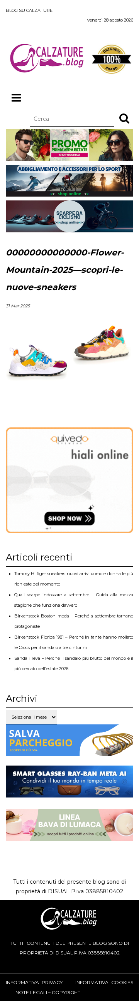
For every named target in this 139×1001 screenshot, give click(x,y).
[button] (124, 118)
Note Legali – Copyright (47, 992)
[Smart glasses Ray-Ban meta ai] (69, 792)
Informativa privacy (34, 982)
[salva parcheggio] (69, 750)
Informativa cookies (104, 982)
